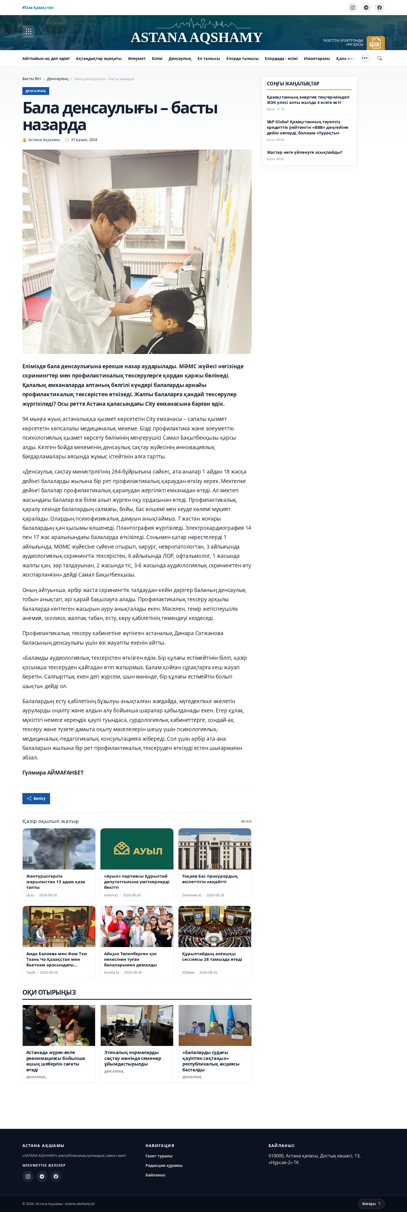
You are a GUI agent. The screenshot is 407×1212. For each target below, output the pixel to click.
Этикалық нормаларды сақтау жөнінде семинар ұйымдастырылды (132, 1058)
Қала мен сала (351, 58)
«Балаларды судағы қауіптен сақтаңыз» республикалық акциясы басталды (210, 1061)
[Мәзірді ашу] (28, 31)
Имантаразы (317, 58)
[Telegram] (366, 7)
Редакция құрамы (164, 1165)
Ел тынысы (208, 58)
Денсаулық (180, 58)
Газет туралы (159, 1156)
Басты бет (31, 78)
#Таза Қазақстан (38, 7)
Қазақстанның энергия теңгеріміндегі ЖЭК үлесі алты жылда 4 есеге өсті (308, 99)
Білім (157, 58)
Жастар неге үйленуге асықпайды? (305, 152)
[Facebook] (379, 7)
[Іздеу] (379, 58)
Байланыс (155, 1175)
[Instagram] (352, 7)
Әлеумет (137, 58)
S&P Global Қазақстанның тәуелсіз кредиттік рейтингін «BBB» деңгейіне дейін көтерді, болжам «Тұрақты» (308, 127)
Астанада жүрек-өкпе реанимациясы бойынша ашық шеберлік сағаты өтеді (55, 1061)
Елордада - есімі (281, 58)
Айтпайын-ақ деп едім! (46, 58)
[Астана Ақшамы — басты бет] (203, 31)
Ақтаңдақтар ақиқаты (99, 58)
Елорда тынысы (242, 58)
